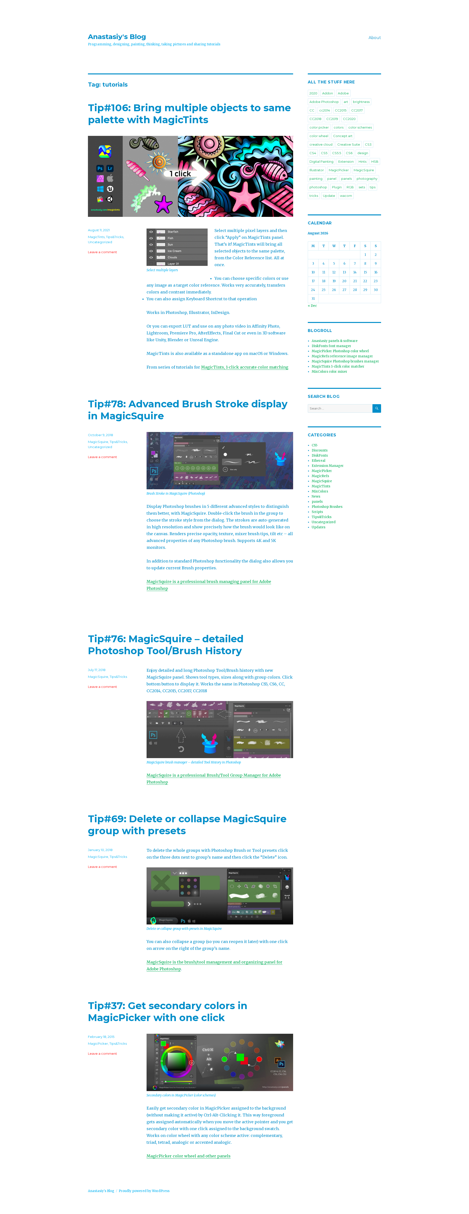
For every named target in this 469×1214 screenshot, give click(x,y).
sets (362, 187)
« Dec (312, 306)
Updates (318, 527)
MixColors (320, 491)
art (346, 102)
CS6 (349, 153)
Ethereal (318, 461)
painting (315, 179)
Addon (327, 93)
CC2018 (315, 119)
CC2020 (349, 119)
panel (331, 179)
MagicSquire (98, 442)
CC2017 (357, 110)
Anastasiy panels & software (335, 341)
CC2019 (332, 119)
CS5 (324, 153)
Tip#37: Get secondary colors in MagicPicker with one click (167, 1011)
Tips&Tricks (114, 237)
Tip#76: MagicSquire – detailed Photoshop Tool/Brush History (166, 645)
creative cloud (320, 144)
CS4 (312, 153)
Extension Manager (328, 466)
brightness (361, 102)
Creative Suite (348, 144)
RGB (350, 187)
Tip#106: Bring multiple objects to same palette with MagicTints (189, 114)
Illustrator (316, 170)
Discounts (320, 450)
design (362, 153)
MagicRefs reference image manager (342, 356)
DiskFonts (320, 455)
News (316, 496)
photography (367, 179)
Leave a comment (102, 252)
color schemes (360, 127)
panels (346, 179)
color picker (319, 127)
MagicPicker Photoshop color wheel (340, 351)
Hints (362, 161)
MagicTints (96, 237)
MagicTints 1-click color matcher (338, 366)
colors (338, 127)
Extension (346, 161)
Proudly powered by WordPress (144, 1191)
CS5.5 (336, 153)
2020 (313, 93)
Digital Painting (321, 161)
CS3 (368, 144)
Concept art (342, 136)
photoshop (318, 187)
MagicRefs (320, 476)
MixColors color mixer (329, 372)
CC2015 (340, 110)
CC (311, 110)
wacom (346, 196)
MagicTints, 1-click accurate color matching (244, 367)
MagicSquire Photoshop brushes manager (345, 361)
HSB (374, 161)
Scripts (317, 512)
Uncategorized (100, 242)
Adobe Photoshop (324, 102)
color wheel (318, 136)
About (375, 37)
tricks (313, 196)
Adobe (343, 93)
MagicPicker (98, 1043)
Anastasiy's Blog (117, 36)
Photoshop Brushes (327, 507)
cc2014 (324, 110)
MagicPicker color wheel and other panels (189, 1156)
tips (372, 187)
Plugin (337, 187)
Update (329, 196)
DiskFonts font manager (331, 346)
